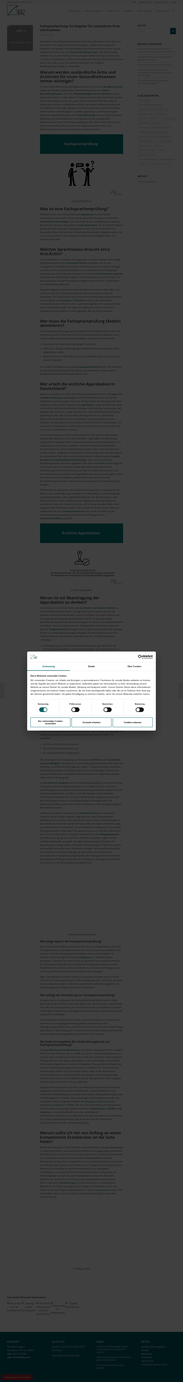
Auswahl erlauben (91, 722)
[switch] (75, 709)
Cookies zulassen (132, 722)
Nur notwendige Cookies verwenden (50, 722)
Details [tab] (91, 666)
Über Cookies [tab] (134, 666)
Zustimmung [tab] (48, 666)
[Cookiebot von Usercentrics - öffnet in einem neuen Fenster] (140, 657)
